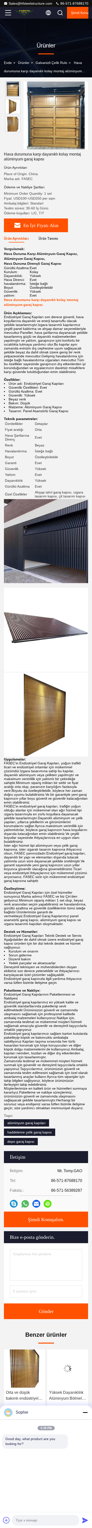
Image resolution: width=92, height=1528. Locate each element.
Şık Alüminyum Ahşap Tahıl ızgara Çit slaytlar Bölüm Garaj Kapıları (65, 1395)
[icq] (47, 1204)
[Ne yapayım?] (25, 1204)
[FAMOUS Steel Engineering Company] (24, 13)
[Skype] (14, 1204)
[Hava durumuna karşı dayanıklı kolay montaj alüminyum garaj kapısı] (56, 115)
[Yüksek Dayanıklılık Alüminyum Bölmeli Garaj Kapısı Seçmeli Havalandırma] (24, 1368)
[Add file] (6, 1520)
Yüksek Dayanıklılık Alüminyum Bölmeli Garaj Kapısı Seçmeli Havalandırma (24, 1395)
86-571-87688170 (73, 3)
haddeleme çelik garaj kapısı (29, 1132)
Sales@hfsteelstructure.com (30, 3)
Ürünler (23, 63)
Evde (8, 63)
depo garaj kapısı (20, 1141)
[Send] (85, 1520)
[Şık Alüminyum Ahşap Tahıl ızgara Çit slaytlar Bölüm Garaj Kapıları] (67, 1368)
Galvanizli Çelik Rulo (51, 63)
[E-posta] (36, 1204)
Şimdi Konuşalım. (79, 13)
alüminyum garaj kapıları (26, 1123)
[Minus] (85, 1412)
